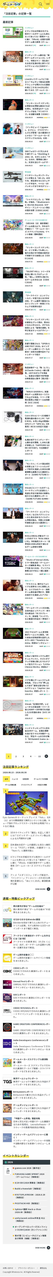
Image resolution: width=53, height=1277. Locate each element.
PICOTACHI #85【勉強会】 (27, 1203)
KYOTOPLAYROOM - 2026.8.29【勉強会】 (30, 1196)
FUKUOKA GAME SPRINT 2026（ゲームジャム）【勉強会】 (29, 1175)
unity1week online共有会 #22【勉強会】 (30, 1219)
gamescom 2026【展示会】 (28, 1168)
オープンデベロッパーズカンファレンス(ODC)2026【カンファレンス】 (31, 1228)
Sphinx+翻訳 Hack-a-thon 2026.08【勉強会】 (28, 1210)
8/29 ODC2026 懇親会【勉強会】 (30, 1182)
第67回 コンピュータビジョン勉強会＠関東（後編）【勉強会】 (30, 1237)
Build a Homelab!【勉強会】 (28, 1188)
